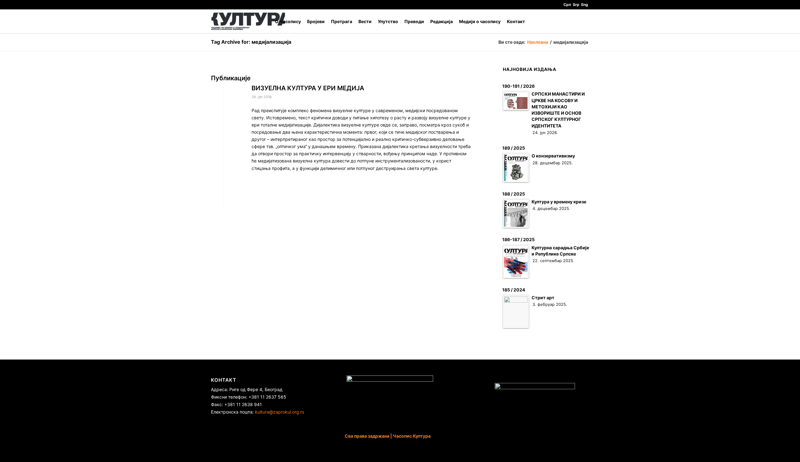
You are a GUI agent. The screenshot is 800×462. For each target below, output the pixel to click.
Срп (567, 4)
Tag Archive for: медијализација (251, 42)
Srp (576, 4)
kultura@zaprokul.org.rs (279, 412)
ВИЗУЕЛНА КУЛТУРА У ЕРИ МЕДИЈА (308, 88)
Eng (584, 4)
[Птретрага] (583, 21)
